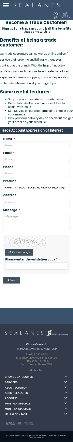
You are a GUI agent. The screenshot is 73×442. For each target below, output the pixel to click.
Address (9, 195)
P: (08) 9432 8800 (37, 354)
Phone (8, 167)
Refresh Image (21, 252)
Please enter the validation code (30, 259)
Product (9, 181)
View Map (38, 370)
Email (7, 153)
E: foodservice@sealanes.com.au (36, 357)
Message (10, 210)
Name (8, 139)
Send (13, 280)
